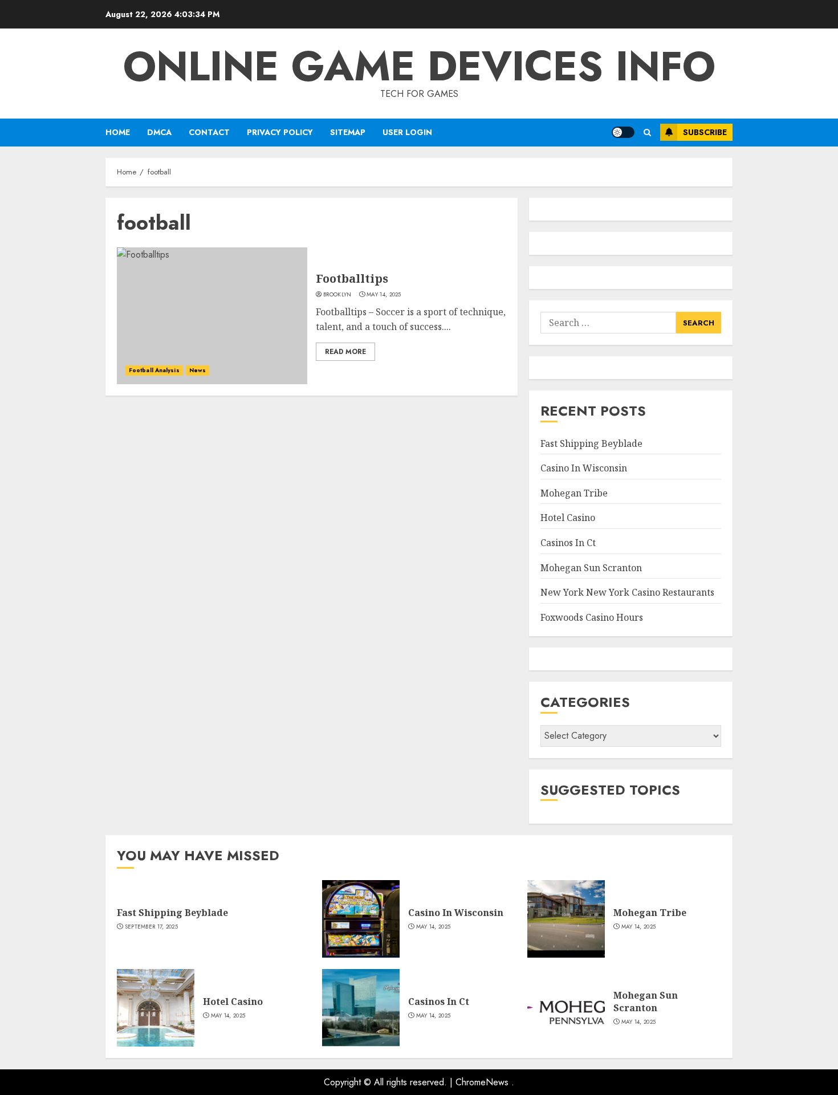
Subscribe (705, 132)
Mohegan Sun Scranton (591, 567)
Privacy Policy (280, 132)
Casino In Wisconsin (583, 468)
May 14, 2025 (384, 295)
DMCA (159, 132)
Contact (209, 132)
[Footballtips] (212, 315)
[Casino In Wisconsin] (361, 919)
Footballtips (352, 278)
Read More (345, 352)
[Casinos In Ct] (361, 1008)
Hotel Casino (567, 517)
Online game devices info (419, 66)
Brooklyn (337, 295)
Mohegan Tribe (574, 493)
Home (117, 132)
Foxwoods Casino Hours (591, 617)
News (197, 370)
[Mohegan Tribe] (566, 919)
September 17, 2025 (151, 927)
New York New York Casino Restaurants (627, 592)
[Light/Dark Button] (623, 132)
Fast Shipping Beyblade (591, 443)
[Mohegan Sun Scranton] (566, 1008)
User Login (407, 132)
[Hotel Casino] (155, 1008)
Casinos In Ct (568, 542)
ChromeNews (482, 1082)
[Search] (647, 132)
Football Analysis (154, 370)
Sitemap (347, 132)
